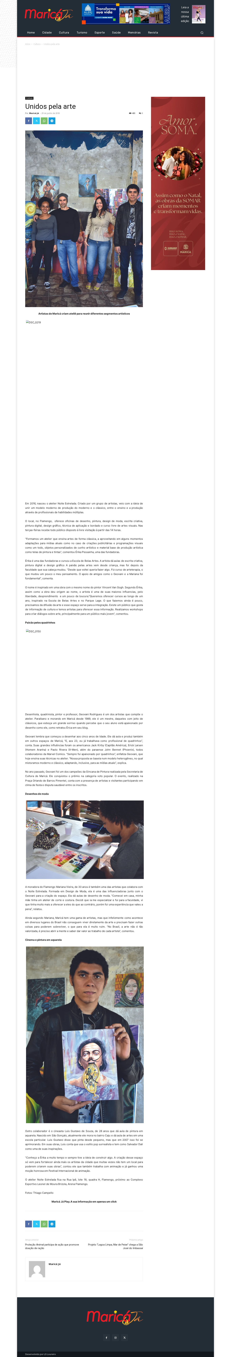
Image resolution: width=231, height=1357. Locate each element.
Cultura (36, 44)
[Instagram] (115, 1337)
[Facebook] (28, 120)
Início (27, 44)
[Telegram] (52, 120)
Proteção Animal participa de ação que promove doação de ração (52, 1246)
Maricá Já (34, 113)
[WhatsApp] (44, 120)
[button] (202, 33)
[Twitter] (36, 120)
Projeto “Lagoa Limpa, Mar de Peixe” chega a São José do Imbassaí (115, 1246)
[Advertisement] (115, 71)
